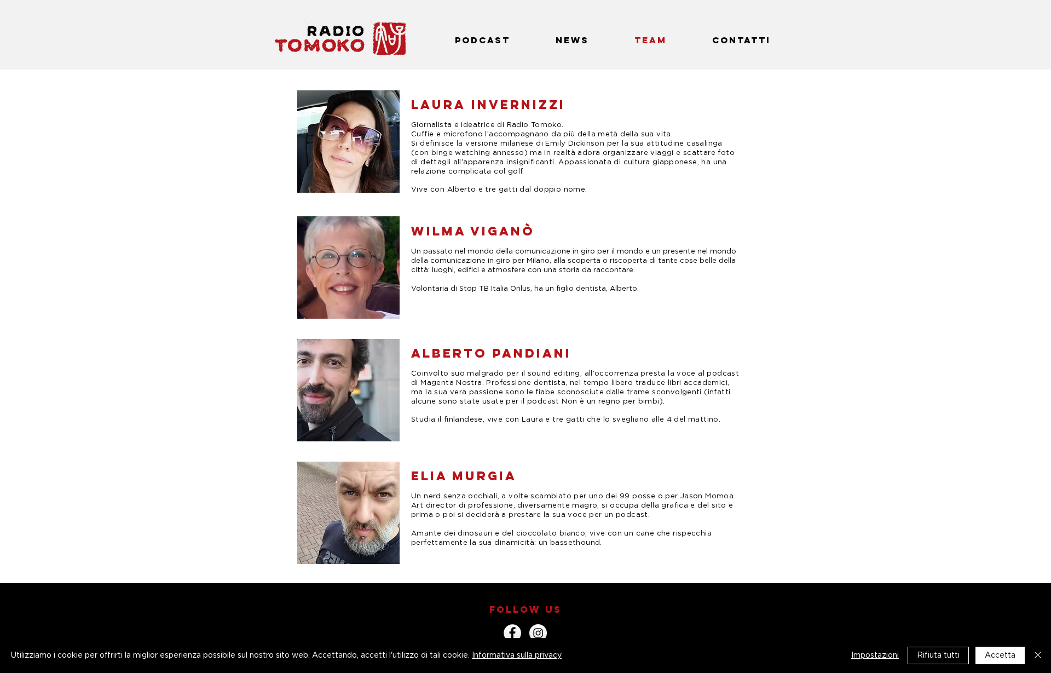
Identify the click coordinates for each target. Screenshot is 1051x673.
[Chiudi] (1037, 655)
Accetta (1000, 655)
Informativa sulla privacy (517, 655)
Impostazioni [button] (875, 655)
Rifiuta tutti (938, 655)
